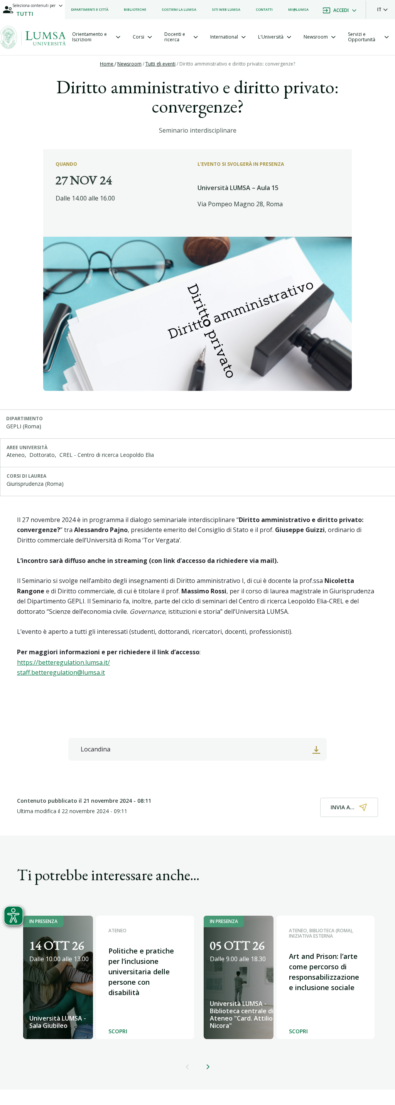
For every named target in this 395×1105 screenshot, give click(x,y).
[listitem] (90, 10)
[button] (382, 9)
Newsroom (129, 64)
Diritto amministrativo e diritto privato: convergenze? (237, 64)
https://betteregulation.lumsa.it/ (63, 662)
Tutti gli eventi (160, 64)
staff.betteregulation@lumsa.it (61, 672)
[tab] (96, 37)
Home (107, 64)
